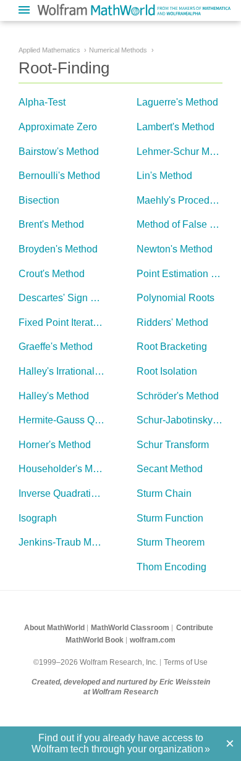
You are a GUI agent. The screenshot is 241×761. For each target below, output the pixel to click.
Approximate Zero (58, 127)
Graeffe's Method (56, 346)
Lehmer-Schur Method (185, 151)
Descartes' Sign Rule (65, 298)
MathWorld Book (95, 640)
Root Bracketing (172, 346)
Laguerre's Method (177, 102)
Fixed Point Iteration (62, 322)
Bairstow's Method (59, 151)
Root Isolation (167, 371)
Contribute (194, 627)
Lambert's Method (175, 127)
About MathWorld (54, 627)
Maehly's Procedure (180, 200)
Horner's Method (55, 444)
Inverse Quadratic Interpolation (86, 493)
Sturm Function (170, 518)
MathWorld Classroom (130, 627)
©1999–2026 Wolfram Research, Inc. (95, 662)
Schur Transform (173, 444)
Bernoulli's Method (59, 175)
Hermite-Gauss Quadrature (78, 420)
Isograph (38, 518)
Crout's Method (52, 273)
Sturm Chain (164, 493)
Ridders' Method (172, 322)
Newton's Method (175, 249)
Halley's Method (54, 396)
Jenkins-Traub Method (67, 542)
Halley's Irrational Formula (76, 371)
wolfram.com (152, 640)
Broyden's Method (58, 249)
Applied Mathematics (49, 50)
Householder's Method (68, 469)
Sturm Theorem (171, 542)
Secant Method (170, 469)
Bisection (39, 200)
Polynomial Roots (175, 298)
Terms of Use (186, 662)
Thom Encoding (171, 567)
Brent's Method (51, 224)
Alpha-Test (42, 102)
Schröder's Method (178, 396)
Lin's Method (164, 175)
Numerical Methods (118, 50)
